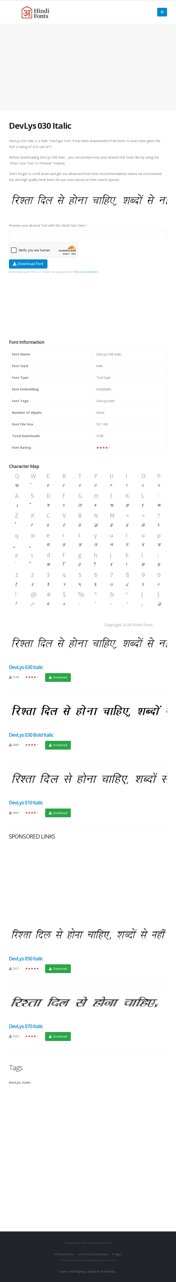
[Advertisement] (88, 67)
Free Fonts (108, 1272)
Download (59, 677)
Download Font (30, 263)
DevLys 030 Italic (26, 667)
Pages (118, 1254)
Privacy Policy (65, 1254)
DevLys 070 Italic (26, 1026)
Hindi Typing (77, 1272)
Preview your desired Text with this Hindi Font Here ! (47, 225)
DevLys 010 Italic (26, 802)
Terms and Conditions (86, 271)
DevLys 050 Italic (26, 958)
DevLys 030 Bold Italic (31, 735)
